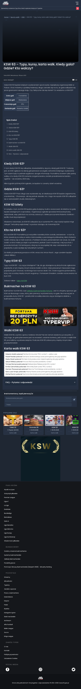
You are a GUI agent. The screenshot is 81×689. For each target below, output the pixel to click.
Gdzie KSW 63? (14, 128)
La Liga (6, 505)
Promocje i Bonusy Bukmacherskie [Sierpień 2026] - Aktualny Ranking (28, 567)
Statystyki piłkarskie (10, 494)
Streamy (7, 577)
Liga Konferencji (9, 537)
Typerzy (7, 585)
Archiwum (7, 621)
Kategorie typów (9, 613)
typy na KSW (22, 281)
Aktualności (8, 581)
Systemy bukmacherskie (12, 555)
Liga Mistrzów (8, 529)
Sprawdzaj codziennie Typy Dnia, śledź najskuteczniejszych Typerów (21, 8)
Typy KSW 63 (13, 139)
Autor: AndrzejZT (9, 80)
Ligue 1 (6, 501)
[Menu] (76, 3)
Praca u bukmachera (11, 593)
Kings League (8, 636)
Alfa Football (8, 624)
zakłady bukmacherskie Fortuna (39, 291)
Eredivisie (7, 509)
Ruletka (6, 609)
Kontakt (6, 651)
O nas (6, 647)
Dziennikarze (8, 597)
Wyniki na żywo (9, 490)
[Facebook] (7, 669)
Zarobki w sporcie (10, 589)
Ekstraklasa (8, 517)
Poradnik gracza (9, 563)
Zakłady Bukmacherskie (12, 559)
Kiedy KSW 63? (14, 124)
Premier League (9, 497)
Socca (6, 632)
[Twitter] (73, 669)
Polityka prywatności (11, 654)
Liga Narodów (8, 525)
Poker (6, 605)
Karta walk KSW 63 (15, 150)
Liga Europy (8, 533)
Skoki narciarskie (9, 617)
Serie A (6, 521)
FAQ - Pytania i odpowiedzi (18, 154)
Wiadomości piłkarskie (11, 541)
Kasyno (6, 601)
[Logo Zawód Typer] (6, 3)
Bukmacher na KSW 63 (17, 143)
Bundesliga (8, 513)
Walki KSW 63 (13, 146)
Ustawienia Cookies (10, 658)
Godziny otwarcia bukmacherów (15, 551)
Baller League (8, 628)
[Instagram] (40, 669)
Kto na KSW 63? (14, 135)
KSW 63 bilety (13, 131)
